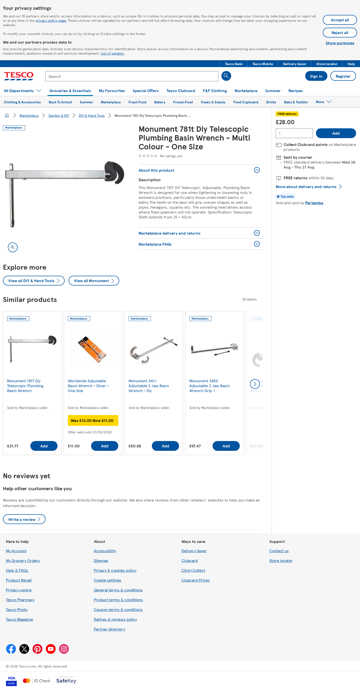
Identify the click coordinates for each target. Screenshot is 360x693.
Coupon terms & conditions (118, 609)
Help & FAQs (17, 570)
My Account (16, 550)
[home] (7, 115)
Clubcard (189, 560)
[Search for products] (226, 76)
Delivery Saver (194, 550)
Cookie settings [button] (107, 580)
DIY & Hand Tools (92, 115)
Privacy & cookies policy (115, 570)
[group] (32, 384)
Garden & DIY (58, 115)
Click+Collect (193, 570)
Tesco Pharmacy (20, 599)
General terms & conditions (118, 590)
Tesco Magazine (19, 619)
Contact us (279, 550)
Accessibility (105, 550)
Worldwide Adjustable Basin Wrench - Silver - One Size (88, 385)
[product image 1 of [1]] (65, 195)
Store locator (281, 560)
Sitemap (101, 560)
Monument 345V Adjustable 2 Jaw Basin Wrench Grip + (209, 385)
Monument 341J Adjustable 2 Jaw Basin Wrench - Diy (149, 385)
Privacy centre (19, 590)
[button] (233, 63)
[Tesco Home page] (19, 76)
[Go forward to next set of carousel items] (255, 384)
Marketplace (29, 115)
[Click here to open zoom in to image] (13, 247)
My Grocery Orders (23, 560)
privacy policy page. (51, 20)
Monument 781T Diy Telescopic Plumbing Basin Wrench (25, 385)
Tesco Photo (16, 609)
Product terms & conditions (118, 599)
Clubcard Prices (195, 580)
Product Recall (19, 580)
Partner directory (109, 629)
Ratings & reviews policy (115, 619)
